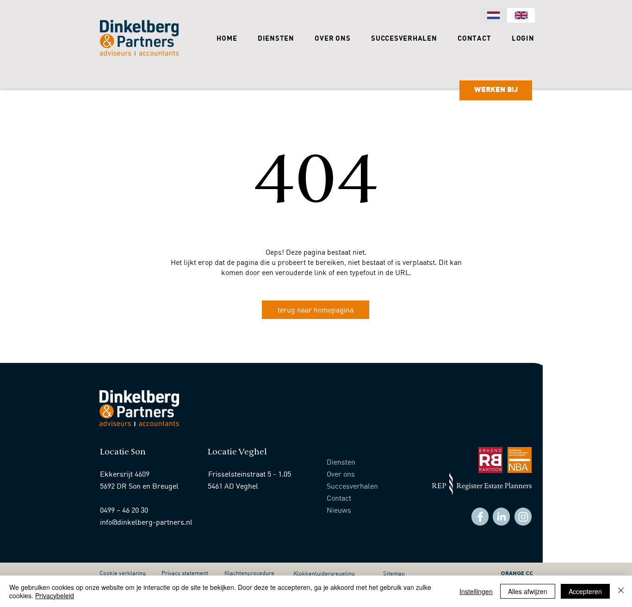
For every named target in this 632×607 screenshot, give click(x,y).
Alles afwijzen (527, 591)
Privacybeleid (54, 595)
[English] (521, 15)
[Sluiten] (620, 591)
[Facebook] (480, 517)
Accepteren (585, 591)
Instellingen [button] (476, 591)
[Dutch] (493, 15)
